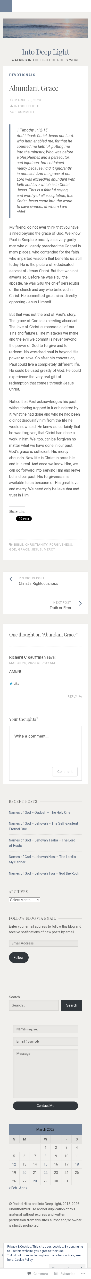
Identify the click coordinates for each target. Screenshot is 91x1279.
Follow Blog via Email (32, 918)
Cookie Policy (24, 1259)
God (12, 549)
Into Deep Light (45, 51)
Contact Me (45, 1106)
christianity (36, 544)
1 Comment (25, 112)
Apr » (23, 1188)
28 (35, 1181)
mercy (49, 549)
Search (14, 997)
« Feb (13, 1188)
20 (24, 1173)
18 (77, 1164)
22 (46, 1173)
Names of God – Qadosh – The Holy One (39, 812)
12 (14, 1164)
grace (23, 549)
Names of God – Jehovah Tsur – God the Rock (44, 873)
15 (46, 1164)
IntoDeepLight (27, 106)
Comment (65, 771)
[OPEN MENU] (6, 6)
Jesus (36, 549)
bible (18, 544)
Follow (19, 958)
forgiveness (61, 544)
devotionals (22, 75)
